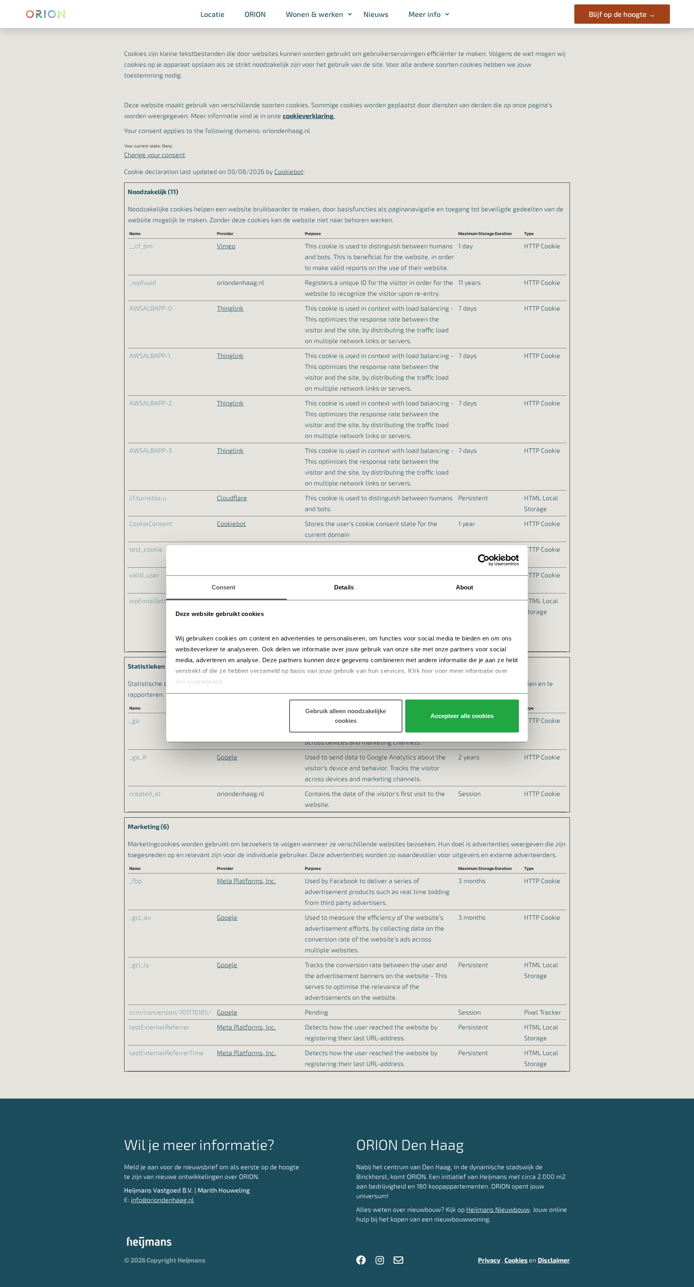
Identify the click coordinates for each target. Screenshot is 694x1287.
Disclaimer (554, 1260)
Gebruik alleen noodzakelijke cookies (345, 716)
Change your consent (154, 154)
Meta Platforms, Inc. (246, 880)
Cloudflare (232, 497)
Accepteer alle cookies (462, 715)
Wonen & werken (314, 14)
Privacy (489, 1260)
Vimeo (226, 246)
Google (227, 757)
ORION (255, 14)
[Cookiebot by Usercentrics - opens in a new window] (484, 560)
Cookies (516, 1260)
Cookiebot (288, 171)
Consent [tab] (224, 587)
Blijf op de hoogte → (622, 14)
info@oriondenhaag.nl (162, 1199)
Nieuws (375, 14)
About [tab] (465, 587)
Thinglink (230, 308)
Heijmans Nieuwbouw (498, 1209)
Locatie (212, 14)
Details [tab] (344, 587)
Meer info (424, 14)
